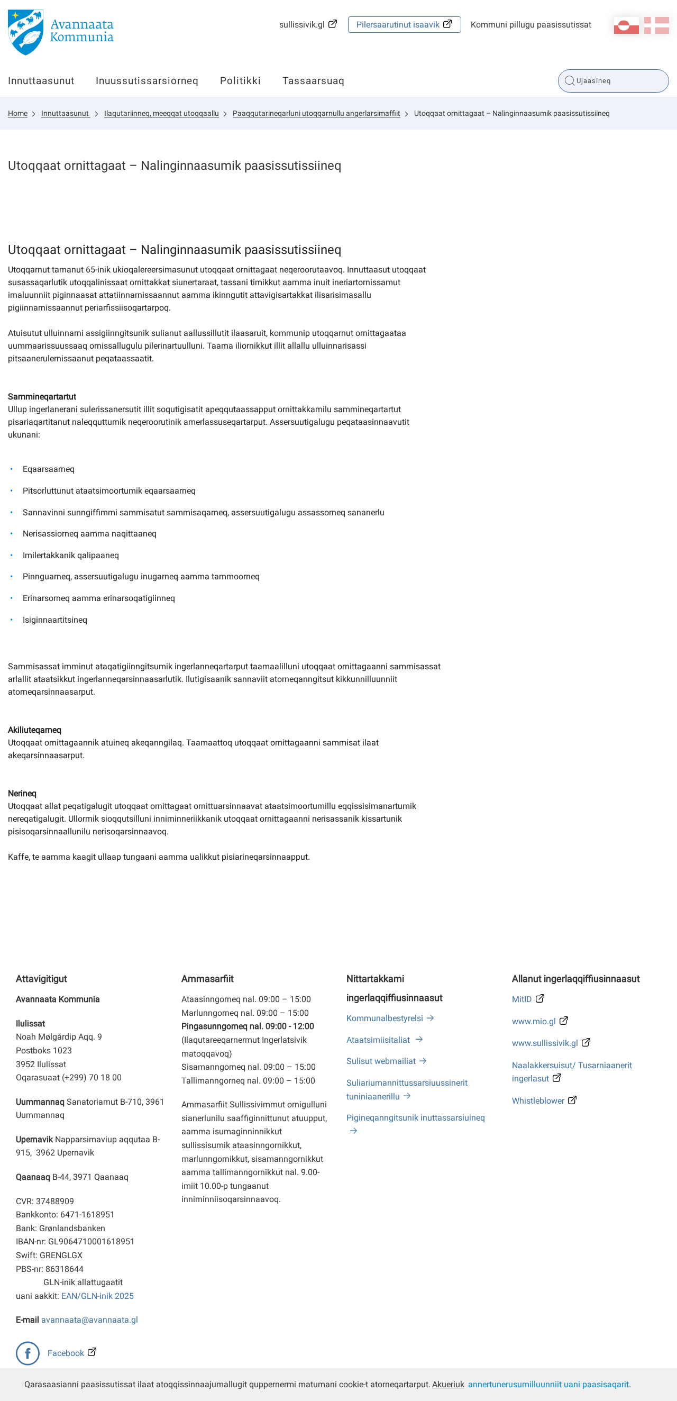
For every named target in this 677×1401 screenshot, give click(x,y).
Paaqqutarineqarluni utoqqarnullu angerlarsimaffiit (316, 113)
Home (18, 113)
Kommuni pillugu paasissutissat (531, 25)
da (656, 25)
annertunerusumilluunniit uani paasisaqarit (548, 1384)
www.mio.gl (534, 1021)
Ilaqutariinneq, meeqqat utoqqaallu (161, 113)
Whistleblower (538, 1101)
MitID (522, 999)
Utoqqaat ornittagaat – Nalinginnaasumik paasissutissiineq (512, 113)
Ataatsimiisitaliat (379, 1040)
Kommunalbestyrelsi (384, 1018)
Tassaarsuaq (313, 81)
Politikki (240, 81)
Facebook (66, 1353)
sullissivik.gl (302, 25)
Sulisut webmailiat (381, 1061)
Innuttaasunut (41, 81)
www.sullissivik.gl (545, 1043)
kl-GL (626, 25)
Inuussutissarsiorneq (147, 81)
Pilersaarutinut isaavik (398, 25)
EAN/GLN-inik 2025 (97, 1296)
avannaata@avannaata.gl (89, 1320)
